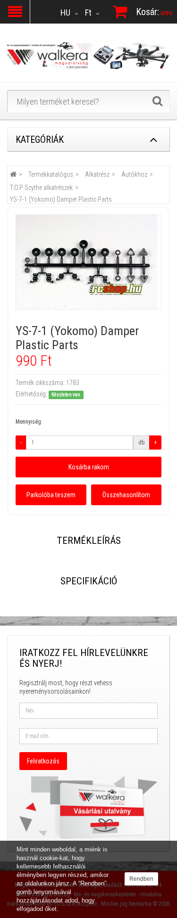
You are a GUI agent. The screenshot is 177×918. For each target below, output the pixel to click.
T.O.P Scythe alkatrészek (41, 187)
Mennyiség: (29, 421)
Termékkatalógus (50, 174)
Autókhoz (134, 174)
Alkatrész (97, 174)
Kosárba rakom (88, 467)
